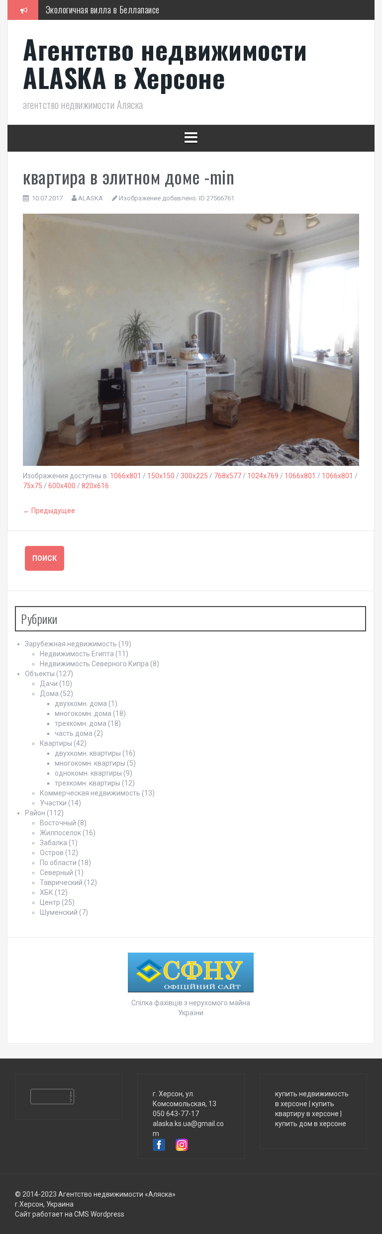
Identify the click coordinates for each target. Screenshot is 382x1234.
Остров (52, 853)
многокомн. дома (83, 713)
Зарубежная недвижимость (71, 644)
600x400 (62, 486)
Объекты (40, 674)
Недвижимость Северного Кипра (94, 664)
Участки (53, 803)
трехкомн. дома (80, 723)
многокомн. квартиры (90, 763)
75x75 (32, 486)
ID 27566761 (216, 198)
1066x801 (125, 476)
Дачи (49, 684)
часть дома (74, 733)
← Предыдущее (49, 511)
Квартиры (56, 743)
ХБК (46, 892)
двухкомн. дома (81, 703)
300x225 (194, 476)
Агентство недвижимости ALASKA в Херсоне (165, 63)
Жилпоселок (60, 833)
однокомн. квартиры (88, 773)
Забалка (53, 843)
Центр (50, 902)
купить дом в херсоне (310, 1124)
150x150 (161, 476)
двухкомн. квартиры (88, 753)
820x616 (95, 486)
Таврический (61, 882)
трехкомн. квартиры (87, 783)
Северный (56, 873)
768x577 (227, 476)
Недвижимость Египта (77, 654)
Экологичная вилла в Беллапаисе (103, 9)
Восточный (58, 823)
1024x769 (263, 476)
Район (35, 813)
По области (58, 863)
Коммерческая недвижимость (90, 793)
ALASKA (90, 198)
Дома (49, 694)
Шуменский (59, 912)
